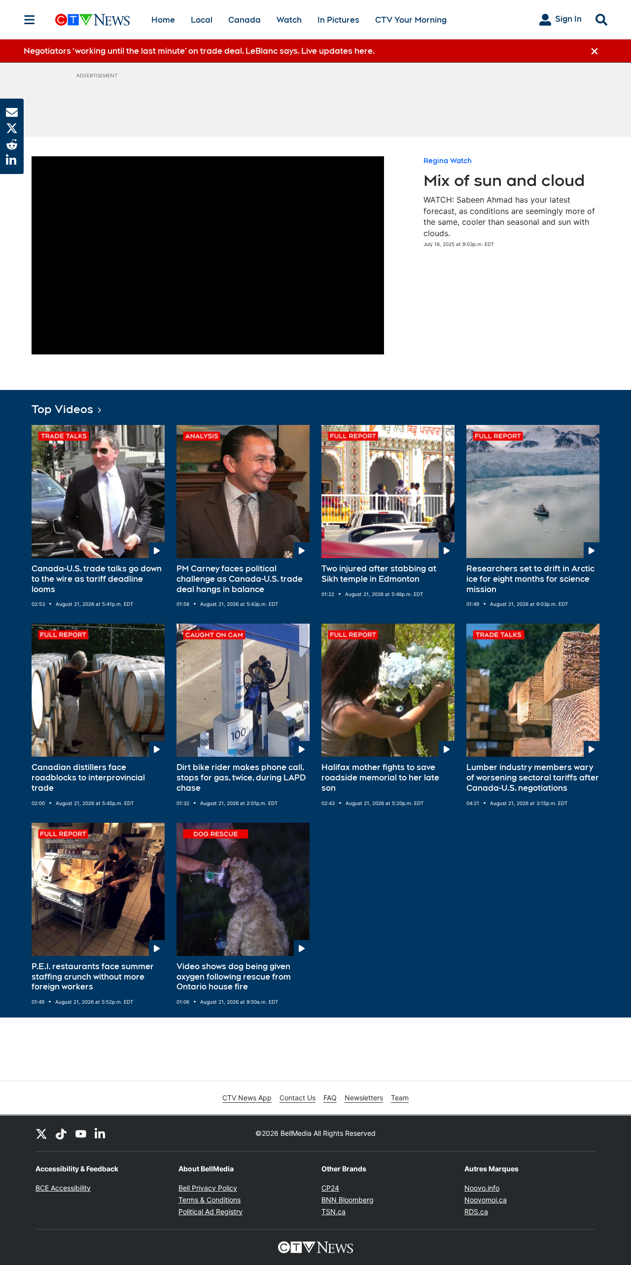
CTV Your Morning (411, 20)
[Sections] (29, 20)
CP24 (330, 1188)
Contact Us (298, 1097)
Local (201, 20)
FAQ (330, 1097)
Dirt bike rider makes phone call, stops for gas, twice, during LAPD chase (241, 778)
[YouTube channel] (81, 1133)
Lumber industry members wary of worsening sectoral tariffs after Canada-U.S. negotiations (532, 778)
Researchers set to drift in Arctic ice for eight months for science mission (530, 579)
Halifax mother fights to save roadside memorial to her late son (380, 778)
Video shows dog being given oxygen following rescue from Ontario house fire (233, 977)
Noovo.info (481, 1188)
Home (163, 20)
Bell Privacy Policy (207, 1188)
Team (400, 1097)
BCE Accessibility (63, 1188)
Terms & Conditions (209, 1199)
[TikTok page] (61, 1133)
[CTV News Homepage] (92, 20)
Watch (289, 20)
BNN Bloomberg (347, 1199)
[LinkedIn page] (100, 1133)
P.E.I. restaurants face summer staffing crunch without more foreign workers (93, 977)
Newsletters (364, 1097)
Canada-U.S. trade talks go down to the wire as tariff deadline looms (97, 579)
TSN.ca (333, 1211)
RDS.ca (476, 1211)
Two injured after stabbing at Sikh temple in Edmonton (378, 574)
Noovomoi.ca (485, 1199)
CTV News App (247, 1097)
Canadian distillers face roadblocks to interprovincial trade (88, 778)
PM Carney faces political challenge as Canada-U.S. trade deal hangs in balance (239, 579)
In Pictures (338, 20)
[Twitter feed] (41, 1133)
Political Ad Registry (210, 1211)
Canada (244, 20)
